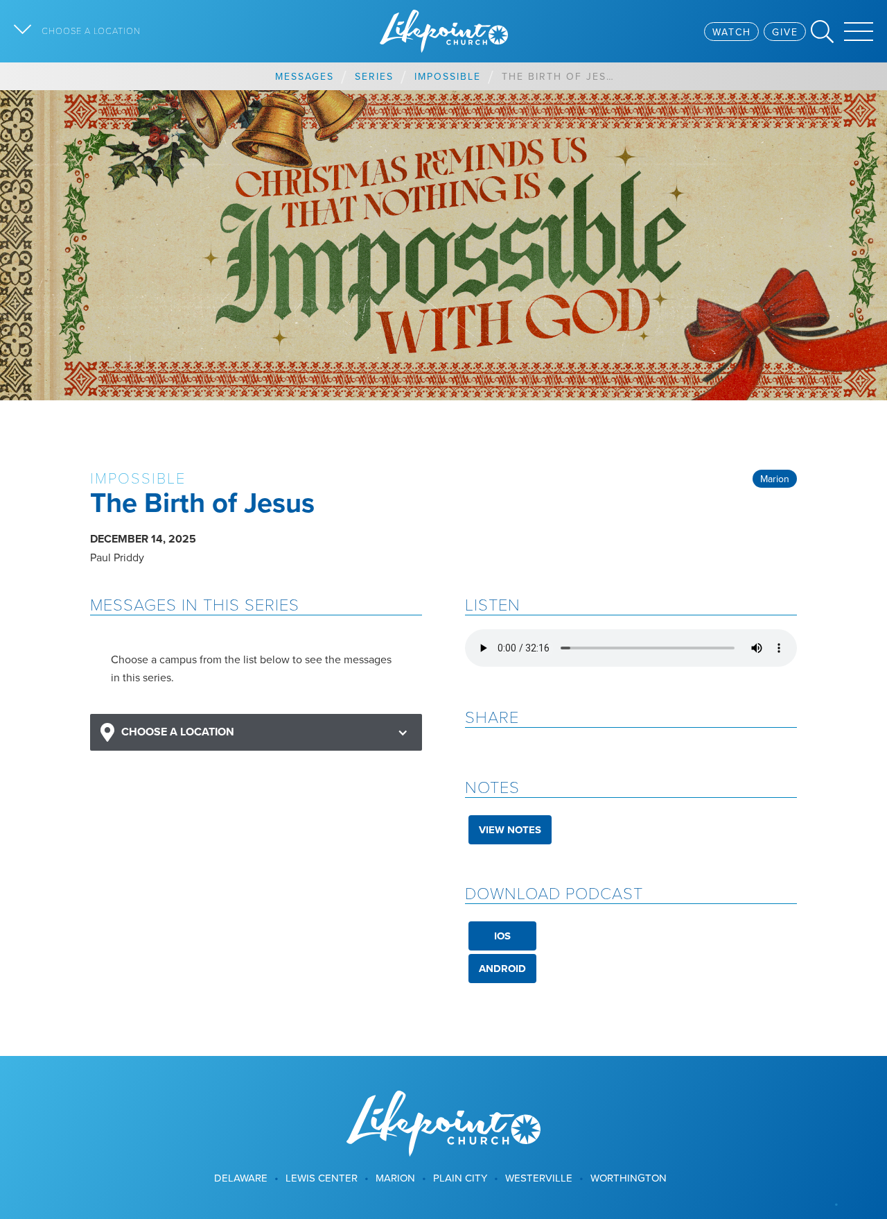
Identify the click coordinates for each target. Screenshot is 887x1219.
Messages (304, 76)
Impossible (447, 76)
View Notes (510, 829)
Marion (774, 479)
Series (374, 76)
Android (502, 968)
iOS (502, 936)
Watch (731, 32)
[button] (256, 732)
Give (785, 32)
